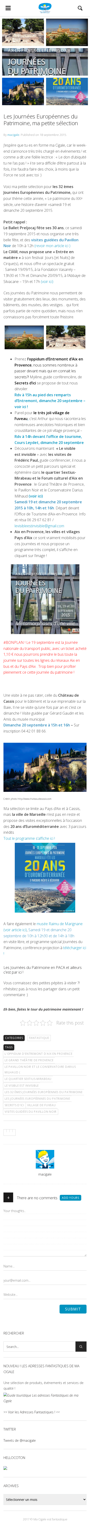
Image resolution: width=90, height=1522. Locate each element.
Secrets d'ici (14, 1105)
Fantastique (39, 1038)
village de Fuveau (41, 1105)
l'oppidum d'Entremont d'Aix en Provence (38, 1054)
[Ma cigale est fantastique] (45, 8)
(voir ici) (47, 281)
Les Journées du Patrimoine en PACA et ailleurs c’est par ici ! (42, 970)
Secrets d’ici (25, 383)
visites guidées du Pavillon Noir (31, 1112)
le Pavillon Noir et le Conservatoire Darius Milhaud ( (40, 1069)
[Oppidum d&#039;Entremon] (65, 337)
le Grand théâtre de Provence (29, 1060)
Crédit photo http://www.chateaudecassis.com (27, 798)
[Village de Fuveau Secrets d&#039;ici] (24, 337)
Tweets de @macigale (19, 1440)
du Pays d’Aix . (25, 666)
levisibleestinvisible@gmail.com (39, 525)
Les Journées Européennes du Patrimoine (37, 1099)
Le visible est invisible (22, 1086)
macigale (13, 135)
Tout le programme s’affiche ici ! (29, 838)
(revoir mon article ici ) (52, 245)
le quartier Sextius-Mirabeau (28, 1079)
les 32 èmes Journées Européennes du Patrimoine (44, 1092)
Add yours (70, 1198)
